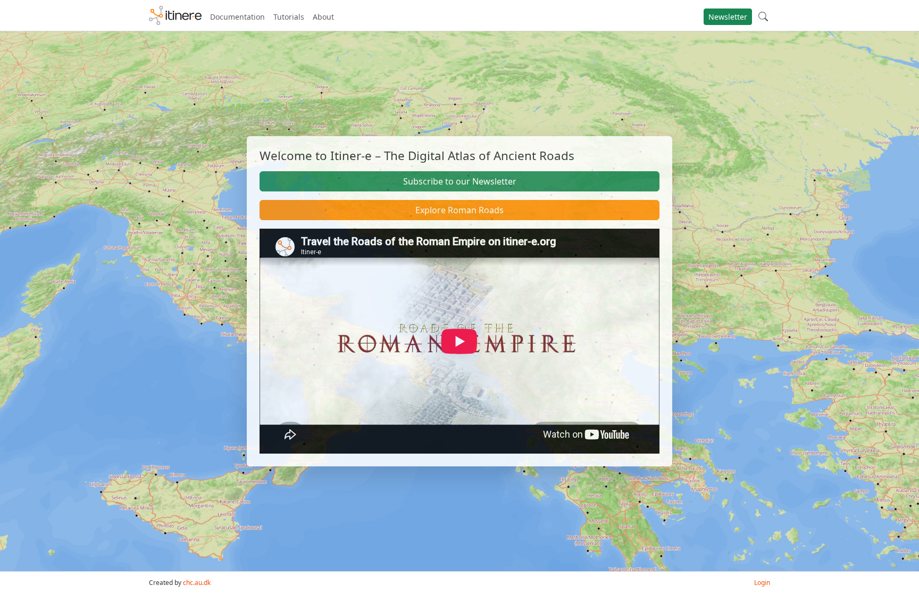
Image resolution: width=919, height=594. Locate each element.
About (323, 17)
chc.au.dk (197, 582)
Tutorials (288, 17)
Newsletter (727, 17)
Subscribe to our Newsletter (459, 181)
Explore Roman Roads (459, 210)
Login (762, 582)
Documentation (237, 17)
